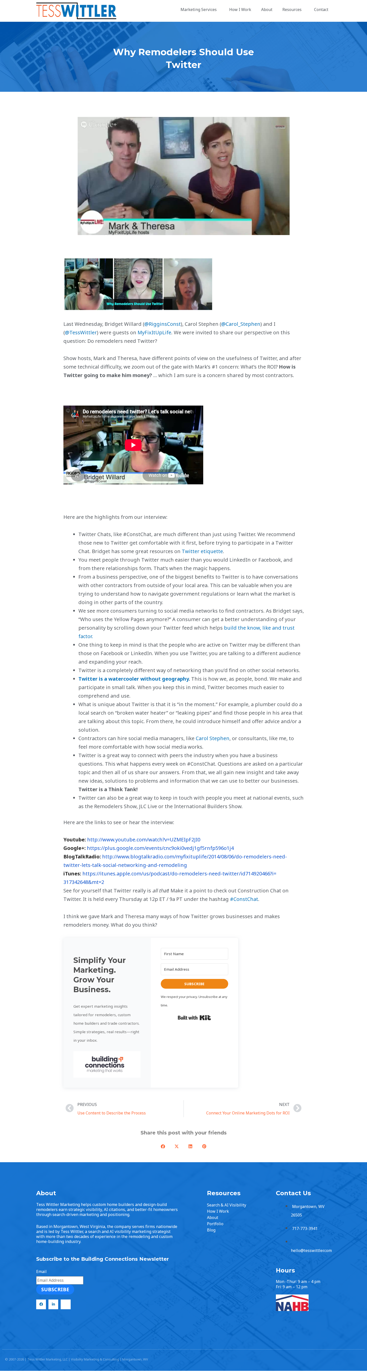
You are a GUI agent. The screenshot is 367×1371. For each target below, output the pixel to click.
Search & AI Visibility (226, 1205)
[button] (107, 1064)
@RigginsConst (162, 324)
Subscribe (55, 1289)
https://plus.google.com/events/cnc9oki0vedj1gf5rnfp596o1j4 (160, 848)
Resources (292, 9)
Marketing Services (199, 9)
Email (41, 1271)
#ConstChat (244, 899)
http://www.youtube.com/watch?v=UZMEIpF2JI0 (143, 839)
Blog (211, 1230)
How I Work (240, 9)
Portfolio (215, 1223)
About (266, 9)
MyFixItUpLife (154, 332)
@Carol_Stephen (240, 324)
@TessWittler (81, 332)
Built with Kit (194, 1017)
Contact (321, 9)
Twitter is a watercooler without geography (133, 678)
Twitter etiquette (202, 551)
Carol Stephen (211, 738)
